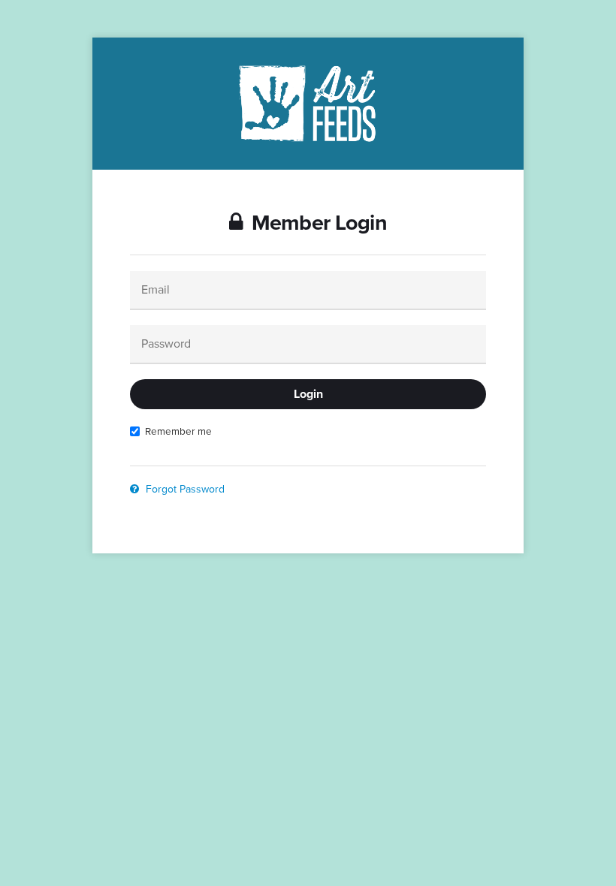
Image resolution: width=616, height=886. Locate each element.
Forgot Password (184, 489)
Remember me (178, 431)
